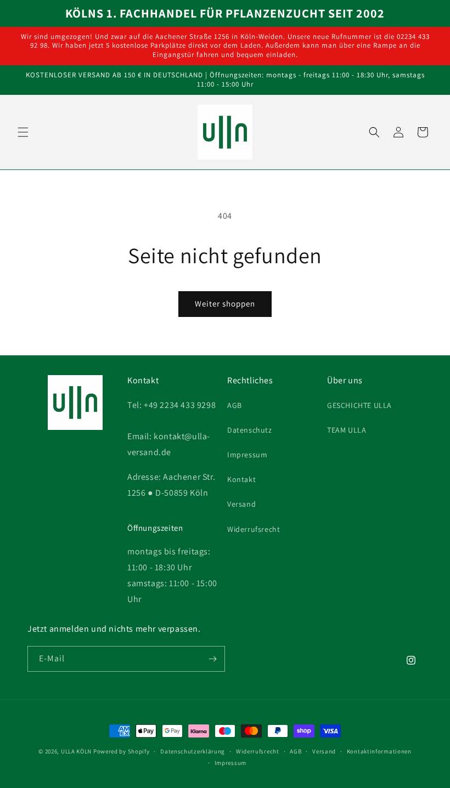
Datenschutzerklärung (192, 751)
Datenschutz (249, 430)
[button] (23, 132)
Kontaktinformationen (379, 751)
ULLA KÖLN (76, 751)
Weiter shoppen (225, 303)
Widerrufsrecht (253, 529)
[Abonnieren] (212, 659)
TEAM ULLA (346, 430)
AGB (234, 405)
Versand (241, 504)
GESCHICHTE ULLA (359, 405)
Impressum (247, 455)
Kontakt (241, 479)
